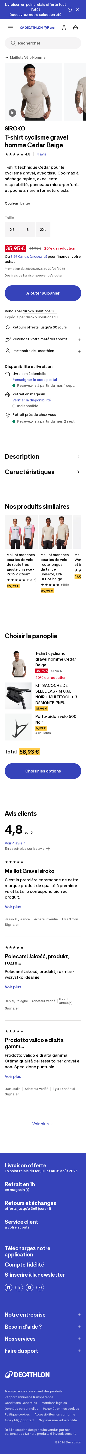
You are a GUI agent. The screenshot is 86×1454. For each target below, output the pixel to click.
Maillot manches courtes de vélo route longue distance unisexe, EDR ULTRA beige (55, 567)
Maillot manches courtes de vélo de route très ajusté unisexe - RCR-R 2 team (21, 564)
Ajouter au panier (43, 293)
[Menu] (10, 27)
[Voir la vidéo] (12, 113)
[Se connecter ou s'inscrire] (64, 27)
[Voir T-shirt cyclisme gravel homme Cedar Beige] (18, 663)
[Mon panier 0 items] (75, 27)
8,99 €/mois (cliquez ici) (29, 256)
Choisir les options (43, 771)
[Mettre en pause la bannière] (70, 9)
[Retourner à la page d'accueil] (37, 28)
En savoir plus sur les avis (24, 848)
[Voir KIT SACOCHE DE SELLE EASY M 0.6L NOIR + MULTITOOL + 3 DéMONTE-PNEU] (18, 695)
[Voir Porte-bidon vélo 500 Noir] (18, 727)
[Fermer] (77, 9)
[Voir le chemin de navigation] (7, 57)
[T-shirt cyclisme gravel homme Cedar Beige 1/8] (33, 92)
